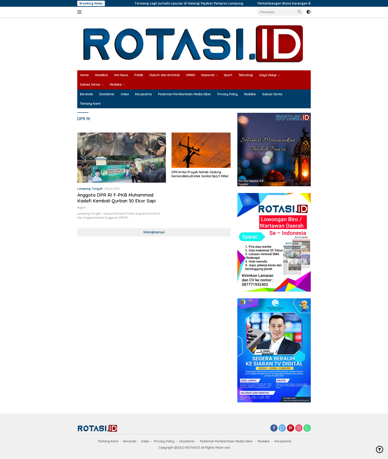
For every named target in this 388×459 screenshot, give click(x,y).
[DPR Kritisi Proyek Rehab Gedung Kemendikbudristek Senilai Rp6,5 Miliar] (201, 150)
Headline (101, 75)
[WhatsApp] (307, 428)
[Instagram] (298, 428)
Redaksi (116, 84)
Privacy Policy (227, 94)
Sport (228, 75)
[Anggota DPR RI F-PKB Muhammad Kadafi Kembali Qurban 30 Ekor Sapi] (121, 157)
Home (84, 75)
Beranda (86, 94)
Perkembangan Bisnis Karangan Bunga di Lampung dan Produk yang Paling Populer (290, 3)
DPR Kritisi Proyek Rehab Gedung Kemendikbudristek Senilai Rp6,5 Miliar (200, 174)
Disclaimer (107, 94)
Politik (138, 75)
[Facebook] (274, 428)
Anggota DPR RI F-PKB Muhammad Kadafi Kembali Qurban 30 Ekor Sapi (116, 198)
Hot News (121, 75)
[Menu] (80, 12)
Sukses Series (90, 84)
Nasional (207, 75)
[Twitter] (282, 428)
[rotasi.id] (194, 43)
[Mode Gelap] (308, 12)
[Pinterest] (290, 428)
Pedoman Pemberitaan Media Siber (184, 94)
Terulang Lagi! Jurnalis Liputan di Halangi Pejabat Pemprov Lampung (156, 3)
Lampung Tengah (90, 188)
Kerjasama (143, 94)
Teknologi (245, 75)
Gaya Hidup (268, 75)
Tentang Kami (90, 104)
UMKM (190, 75)
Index (125, 94)
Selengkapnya (154, 232)
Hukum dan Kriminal (165, 75)
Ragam (81, 207)
